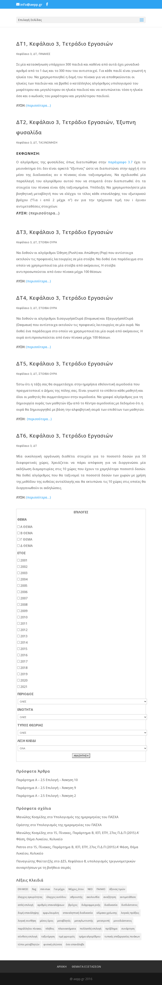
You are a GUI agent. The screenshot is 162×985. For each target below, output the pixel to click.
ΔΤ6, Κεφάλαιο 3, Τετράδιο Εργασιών (64, 435)
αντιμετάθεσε (128, 897)
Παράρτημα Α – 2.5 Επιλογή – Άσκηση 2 (46, 795)
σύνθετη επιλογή (27, 936)
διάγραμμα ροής (90, 905)
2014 (23, 642)
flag (34, 889)
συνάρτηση (128, 928)
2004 (23, 579)
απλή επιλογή (25, 905)
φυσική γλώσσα (52, 944)
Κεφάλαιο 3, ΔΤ (26, 54)
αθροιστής (76, 897)
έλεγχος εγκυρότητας (30, 897)
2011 (23, 623)
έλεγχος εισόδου (56, 897)
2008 (23, 604)
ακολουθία (93, 897)
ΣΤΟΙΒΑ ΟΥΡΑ (48, 242)
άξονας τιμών (117, 889)
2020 (23, 680)
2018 (23, 668)
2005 (23, 585)
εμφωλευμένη (51, 913)
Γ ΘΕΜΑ (26, 539)
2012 (23, 630)
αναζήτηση (109, 897)
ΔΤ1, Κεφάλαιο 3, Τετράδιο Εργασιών (64, 43)
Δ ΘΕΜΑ (26, 546)
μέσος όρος (46, 920)
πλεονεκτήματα (67, 928)
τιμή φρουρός (67, 936)
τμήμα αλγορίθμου (90, 936)
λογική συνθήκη (27, 920)
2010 (23, 617)
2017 (23, 661)
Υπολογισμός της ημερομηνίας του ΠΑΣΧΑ (86, 817)
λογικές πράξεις (130, 913)
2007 (23, 598)
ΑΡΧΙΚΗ (62, 966)
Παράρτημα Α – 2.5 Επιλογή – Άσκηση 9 (46, 788)
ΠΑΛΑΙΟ (101, 889)
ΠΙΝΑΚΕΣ (44, 54)
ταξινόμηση (48, 936)
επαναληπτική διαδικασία (78, 913)
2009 (23, 611)
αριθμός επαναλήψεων (50, 905)
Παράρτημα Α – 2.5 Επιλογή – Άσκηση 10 (47, 780)
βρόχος (72, 905)
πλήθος (49, 928)
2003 (23, 573)
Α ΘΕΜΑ (26, 527)
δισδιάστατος (129, 905)
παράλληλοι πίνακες (29, 928)
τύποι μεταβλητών (29, 944)
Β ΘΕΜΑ (26, 533)
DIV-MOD (23, 889)
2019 (23, 674)
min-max (45, 889)
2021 (23, 687)
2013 (23, 636)
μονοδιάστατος (123, 920)
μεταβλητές (64, 920)
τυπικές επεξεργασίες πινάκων (122, 936)
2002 (23, 566)
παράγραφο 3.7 (120, 162)
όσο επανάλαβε (75, 944)
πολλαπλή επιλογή (90, 928)
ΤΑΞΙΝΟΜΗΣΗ (48, 142)
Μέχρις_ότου (76, 889)
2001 (23, 560)
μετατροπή (103, 920)
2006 (23, 592)
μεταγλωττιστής (83, 920)
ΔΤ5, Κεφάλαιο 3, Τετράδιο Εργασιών (64, 363)
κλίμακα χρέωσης (107, 913)
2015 (23, 649)
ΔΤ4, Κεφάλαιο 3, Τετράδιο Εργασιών (64, 297)
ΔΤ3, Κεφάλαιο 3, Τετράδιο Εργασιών (64, 232)
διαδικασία (110, 905)
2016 (23, 655)
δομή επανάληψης (28, 913)
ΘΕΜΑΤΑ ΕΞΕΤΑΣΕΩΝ (86, 966)
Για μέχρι (59, 889)
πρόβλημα (111, 928)
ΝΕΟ (90, 889)
